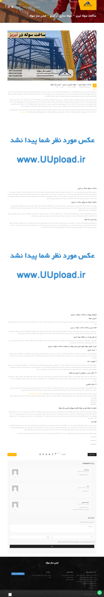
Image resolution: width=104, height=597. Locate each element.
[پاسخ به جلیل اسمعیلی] (15, 510)
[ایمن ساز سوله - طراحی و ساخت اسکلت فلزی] (88, 5)
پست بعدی (12, 454)
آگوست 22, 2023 (70, 87)
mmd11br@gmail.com (75, 2)
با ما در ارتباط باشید (92, 588)
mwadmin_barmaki (83, 87)
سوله (61, 87)
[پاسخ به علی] (15, 493)
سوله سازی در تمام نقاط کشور (35, 394)
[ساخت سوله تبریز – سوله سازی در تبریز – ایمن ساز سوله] (52, 55)
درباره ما (90, 594)
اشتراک (64, 454)
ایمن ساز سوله (23, 112)
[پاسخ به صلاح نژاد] (15, 477)
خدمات (95, 594)
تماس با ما (85, 594)
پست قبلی (91, 454)
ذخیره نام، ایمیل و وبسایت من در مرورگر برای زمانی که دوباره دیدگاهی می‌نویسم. (75, 542)
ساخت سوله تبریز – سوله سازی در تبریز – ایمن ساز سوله (70, 84)
